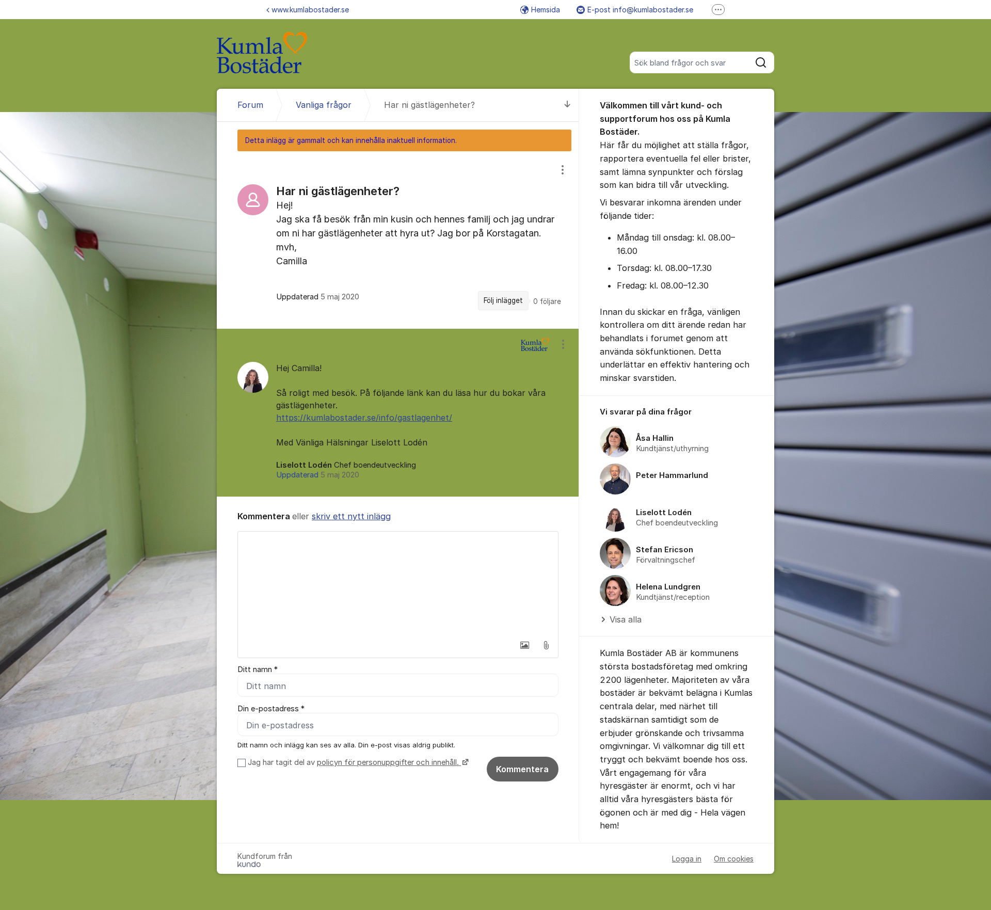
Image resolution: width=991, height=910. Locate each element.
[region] (398, 239)
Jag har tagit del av (353, 762)
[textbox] (398, 583)
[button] (524, 645)
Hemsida (545, 9)
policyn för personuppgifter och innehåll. (389, 762)
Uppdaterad (317, 475)
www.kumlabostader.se (310, 9)
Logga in (686, 858)
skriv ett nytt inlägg (351, 516)
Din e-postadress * (271, 708)
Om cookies (734, 858)
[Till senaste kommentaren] (567, 105)
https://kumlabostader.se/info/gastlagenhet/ (364, 417)
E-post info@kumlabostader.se (640, 9)
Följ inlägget (503, 300)
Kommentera (522, 769)
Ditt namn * (257, 669)
